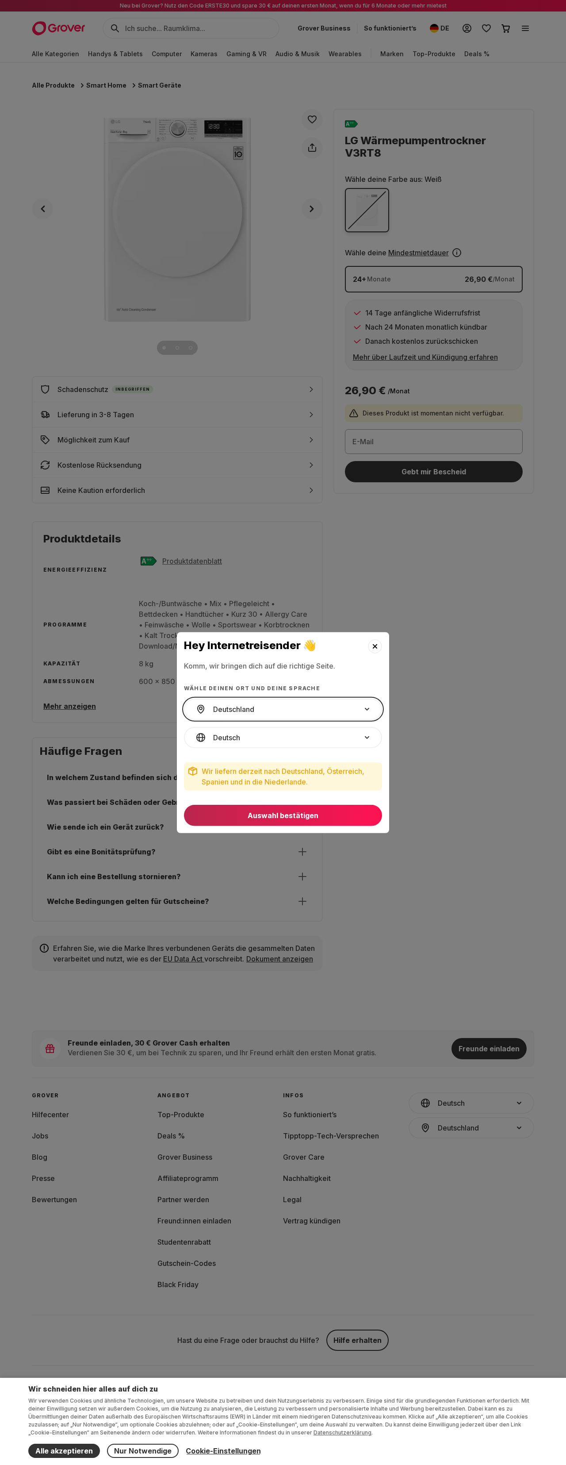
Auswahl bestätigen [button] (283, 815)
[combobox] (283, 709)
